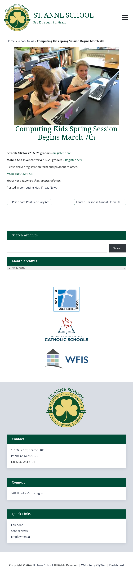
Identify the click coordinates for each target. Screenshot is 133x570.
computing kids (30, 187)
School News (25, 41)
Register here (62, 153)
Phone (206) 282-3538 (25, 456)
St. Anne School (63, 15)
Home (11, 41)
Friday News (49, 187)
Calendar (17, 525)
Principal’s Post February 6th (31, 202)
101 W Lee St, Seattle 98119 (28, 450)
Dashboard (116, 565)
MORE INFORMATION (20, 174)
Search (117, 248)
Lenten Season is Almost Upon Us (98, 202)
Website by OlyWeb (94, 565)
